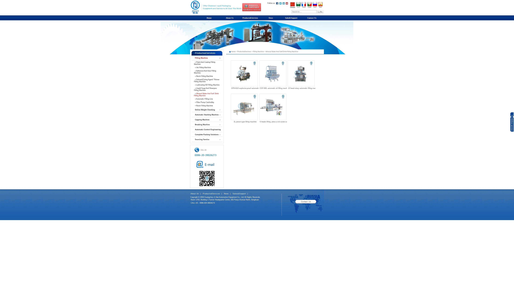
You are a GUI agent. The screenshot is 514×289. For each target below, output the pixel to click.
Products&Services (250, 18)
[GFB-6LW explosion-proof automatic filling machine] (243, 85)
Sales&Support (291, 18)
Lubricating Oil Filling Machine (208, 85)
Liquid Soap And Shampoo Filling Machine (205, 89)
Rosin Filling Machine (204, 106)
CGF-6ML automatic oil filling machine (273, 88)
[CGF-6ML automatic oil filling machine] (272, 85)
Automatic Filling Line (204, 99)
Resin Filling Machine (204, 76)
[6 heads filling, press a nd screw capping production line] (272, 119)
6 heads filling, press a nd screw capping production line (273, 122)
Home (209, 18)
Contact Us (311, 18)
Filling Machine (258, 52)
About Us (229, 18)
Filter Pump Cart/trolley (205, 102)
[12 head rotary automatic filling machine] (300, 85)
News (271, 18)
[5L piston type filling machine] (243, 119)
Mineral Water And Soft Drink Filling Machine (282, 52)
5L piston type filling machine (245, 122)
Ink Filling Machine (203, 67)
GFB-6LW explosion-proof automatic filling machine (245, 88)
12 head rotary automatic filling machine (302, 88)
